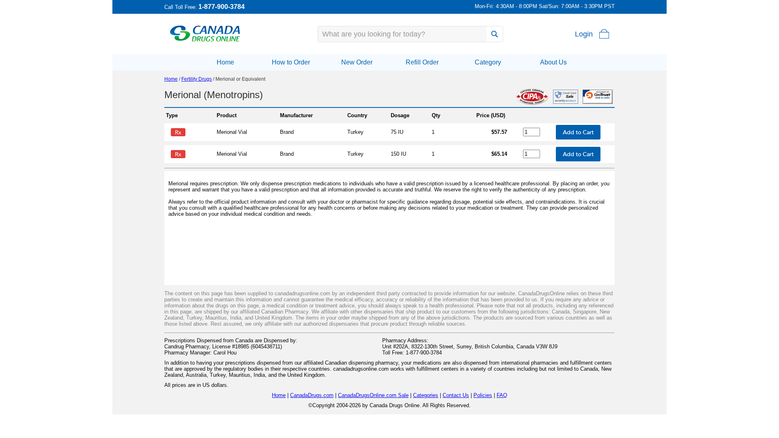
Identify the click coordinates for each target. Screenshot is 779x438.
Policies (482, 395)
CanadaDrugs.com (312, 395)
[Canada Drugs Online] (205, 41)
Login (584, 34)
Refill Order (422, 62)
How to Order (291, 62)
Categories (425, 395)
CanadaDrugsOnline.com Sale (373, 395)
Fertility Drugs (196, 79)
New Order (356, 62)
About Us (553, 62)
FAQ (502, 395)
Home (225, 62)
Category (488, 62)
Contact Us (456, 395)
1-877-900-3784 (221, 6)
